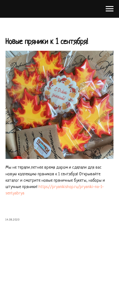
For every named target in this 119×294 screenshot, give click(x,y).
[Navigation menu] (109, 9)
